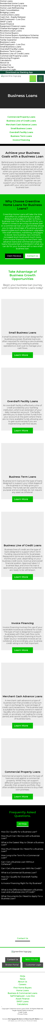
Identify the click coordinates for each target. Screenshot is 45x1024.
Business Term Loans (10, 51)
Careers (22, 984)
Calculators (5, 60)
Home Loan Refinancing (12, 8)
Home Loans (6, 1)
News (22, 979)
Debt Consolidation (9, 10)
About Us (4, 63)
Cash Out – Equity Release (13, 17)
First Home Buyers (9, 33)
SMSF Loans (6, 22)
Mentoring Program (9, 58)
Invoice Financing (21, 140)
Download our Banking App (19, 72)
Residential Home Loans (12, 3)
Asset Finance (7, 24)
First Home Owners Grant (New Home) (19, 37)
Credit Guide (22, 1012)
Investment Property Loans (13, 6)
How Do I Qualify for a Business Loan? (19, 832)
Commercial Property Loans (14, 56)
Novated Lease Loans (11, 31)
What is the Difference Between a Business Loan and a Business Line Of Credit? (21, 891)
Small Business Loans (10, 47)
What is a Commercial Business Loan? (19, 872)
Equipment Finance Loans (13, 26)
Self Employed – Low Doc (12, 19)
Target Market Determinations (22, 1010)
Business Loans (7, 42)
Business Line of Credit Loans (14, 53)
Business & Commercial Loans (22, 993)
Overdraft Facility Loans (12, 49)
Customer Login (8, 69)
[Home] (13, 78)
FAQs (22, 976)
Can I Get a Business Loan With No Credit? (21, 868)
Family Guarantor (8, 40)
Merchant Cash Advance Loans (21, 124)
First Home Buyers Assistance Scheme (19, 35)
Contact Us (5, 65)
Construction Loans (9, 15)
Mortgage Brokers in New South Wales (23, 1019)
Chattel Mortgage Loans (12, 28)
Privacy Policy (22, 1014)
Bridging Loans (7, 12)
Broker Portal (6, 67)
